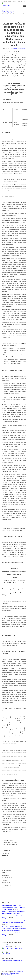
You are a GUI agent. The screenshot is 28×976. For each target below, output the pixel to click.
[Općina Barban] (11, 5)
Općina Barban (22, 48)
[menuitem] (20, 5)
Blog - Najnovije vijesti (8, 11)
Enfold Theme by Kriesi (18, 971)
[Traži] (20, 5)
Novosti (15, 48)
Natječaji (11, 48)
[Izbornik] (24, 5)
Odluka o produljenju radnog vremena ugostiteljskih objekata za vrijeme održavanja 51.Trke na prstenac (13, 907)
